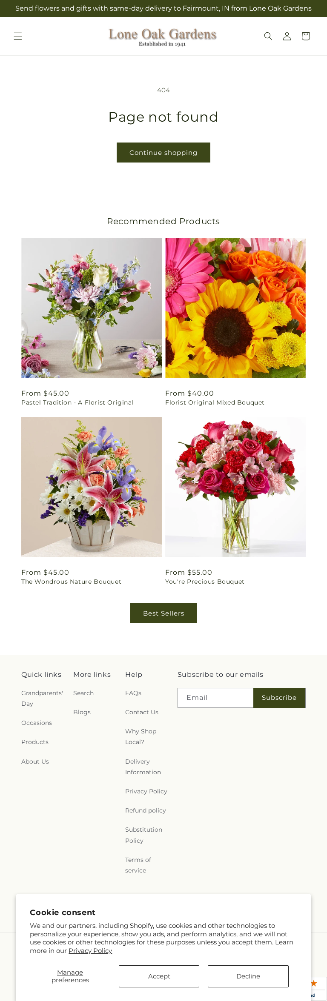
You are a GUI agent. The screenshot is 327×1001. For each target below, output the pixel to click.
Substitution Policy (143, 835)
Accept (159, 976)
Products (35, 742)
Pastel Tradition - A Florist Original (77, 402)
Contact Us (141, 712)
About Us (35, 761)
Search (83, 693)
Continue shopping (163, 152)
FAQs (133, 693)
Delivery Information (143, 767)
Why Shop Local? (140, 736)
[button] (18, 36)
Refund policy (145, 810)
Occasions (36, 723)
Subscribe (279, 697)
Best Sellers (163, 613)
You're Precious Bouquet (205, 581)
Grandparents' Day (42, 698)
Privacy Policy (90, 951)
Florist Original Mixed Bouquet (215, 402)
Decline (248, 976)
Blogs (82, 712)
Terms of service (138, 865)
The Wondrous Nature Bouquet (71, 581)
